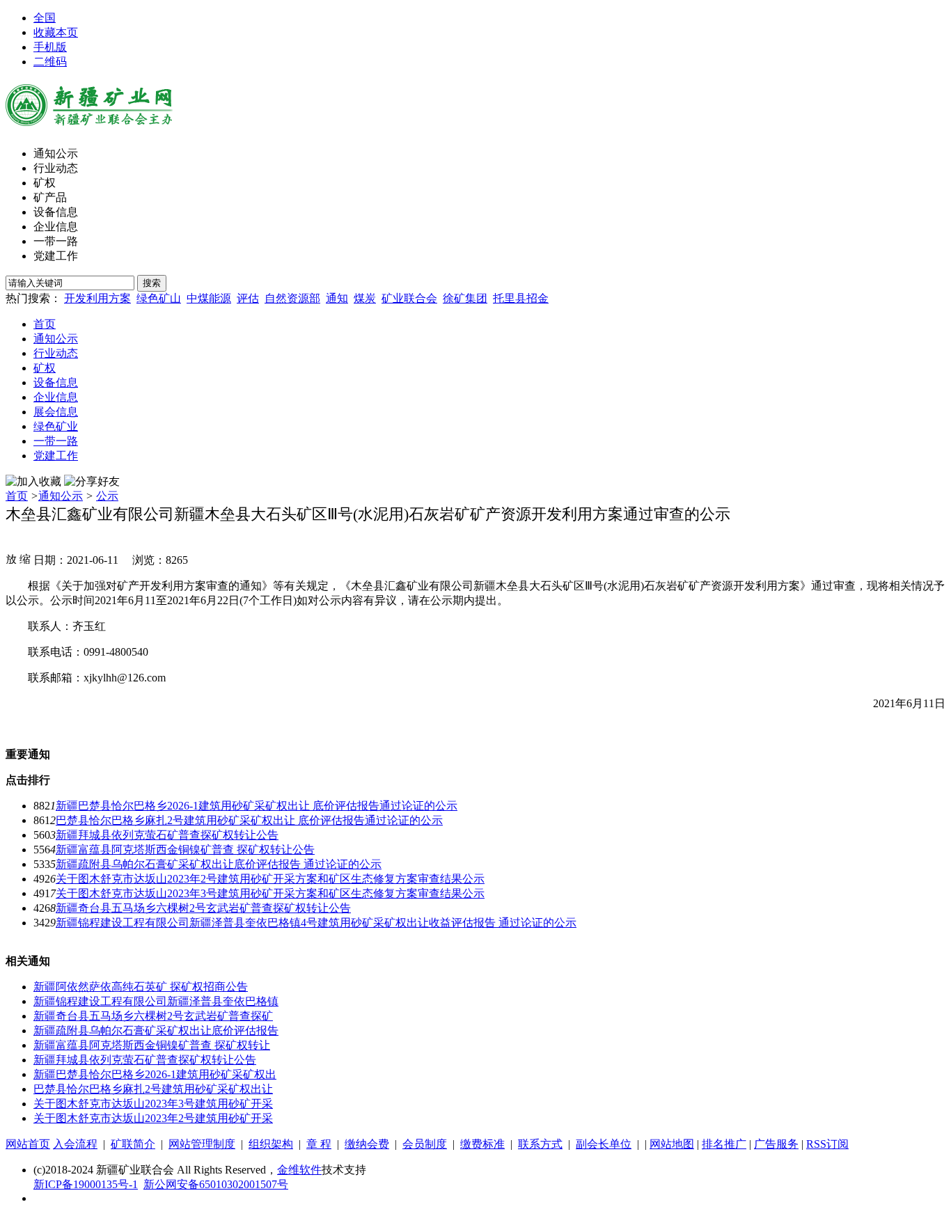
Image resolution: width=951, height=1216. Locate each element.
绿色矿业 (55, 426)
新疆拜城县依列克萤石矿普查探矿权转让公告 (167, 835)
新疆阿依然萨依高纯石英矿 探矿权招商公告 (140, 987)
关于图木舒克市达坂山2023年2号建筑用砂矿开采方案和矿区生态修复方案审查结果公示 (270, 879)
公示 (107, 496)
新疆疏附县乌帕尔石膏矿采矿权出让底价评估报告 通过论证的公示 (219, 864)
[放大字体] (11, 558)
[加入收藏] (33, 482)
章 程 (318, 1144)
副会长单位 (603, 1144)
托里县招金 (521, 298)
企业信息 (55, 226)
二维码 (50, 62)
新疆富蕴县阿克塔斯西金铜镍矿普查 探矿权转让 (151, 1045)
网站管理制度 (201, 1144)
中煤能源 (209, 298)
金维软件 (299, 1170)
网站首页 (28, 1144)
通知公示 (55, 153)
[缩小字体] (25, 558)
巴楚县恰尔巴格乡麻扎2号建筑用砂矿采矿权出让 (153, 1089)
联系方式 (540, 1144)
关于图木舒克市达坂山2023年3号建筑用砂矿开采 (153, 1104)
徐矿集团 (465, 298)
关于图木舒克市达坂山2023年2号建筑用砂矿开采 (153, 1118)
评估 (248, 298)
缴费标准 (482, 1144)
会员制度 (424, 1144)
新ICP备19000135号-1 (85, 1184)
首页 (44, 324)
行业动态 (55, 168)
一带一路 (55, 241)
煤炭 (365, 298)
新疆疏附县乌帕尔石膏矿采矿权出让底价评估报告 (155, 1030)
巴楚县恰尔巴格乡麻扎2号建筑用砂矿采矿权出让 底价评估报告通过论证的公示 (249, 820)
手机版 (50, 47)
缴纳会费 (367, 1144)
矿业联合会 (409, 298)
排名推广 (724, 1144)
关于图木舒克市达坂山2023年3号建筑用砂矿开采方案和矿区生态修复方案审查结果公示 (270, 893)
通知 (337, 298)
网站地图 (672, 1144)
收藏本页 (55, 32)
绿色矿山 (158, 298)
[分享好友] (92, 482)
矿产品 (50, 197)
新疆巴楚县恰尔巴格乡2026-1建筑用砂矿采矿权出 (154, 1074)
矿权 (44, 183)
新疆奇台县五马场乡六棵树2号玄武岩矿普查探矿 (153, 1016)
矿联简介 (133, 1144)
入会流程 (75, 1144)
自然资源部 (292, 298)
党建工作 (55, 256)
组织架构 (271, 1144)
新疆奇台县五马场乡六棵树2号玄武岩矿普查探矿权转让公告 (203, 908)
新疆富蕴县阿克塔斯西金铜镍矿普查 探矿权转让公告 (185, 849)
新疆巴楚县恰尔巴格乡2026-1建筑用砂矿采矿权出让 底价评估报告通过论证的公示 (256, 806)
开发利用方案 (97, 298)
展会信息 (55, 412)
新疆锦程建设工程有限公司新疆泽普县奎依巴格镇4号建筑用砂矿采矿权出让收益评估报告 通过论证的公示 (316, 923)
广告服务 (776, 1144)
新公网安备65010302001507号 (215, 1184)
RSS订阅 (827, 1144)
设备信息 (55, 212)
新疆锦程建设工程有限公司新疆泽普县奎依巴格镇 (155, 1001)
